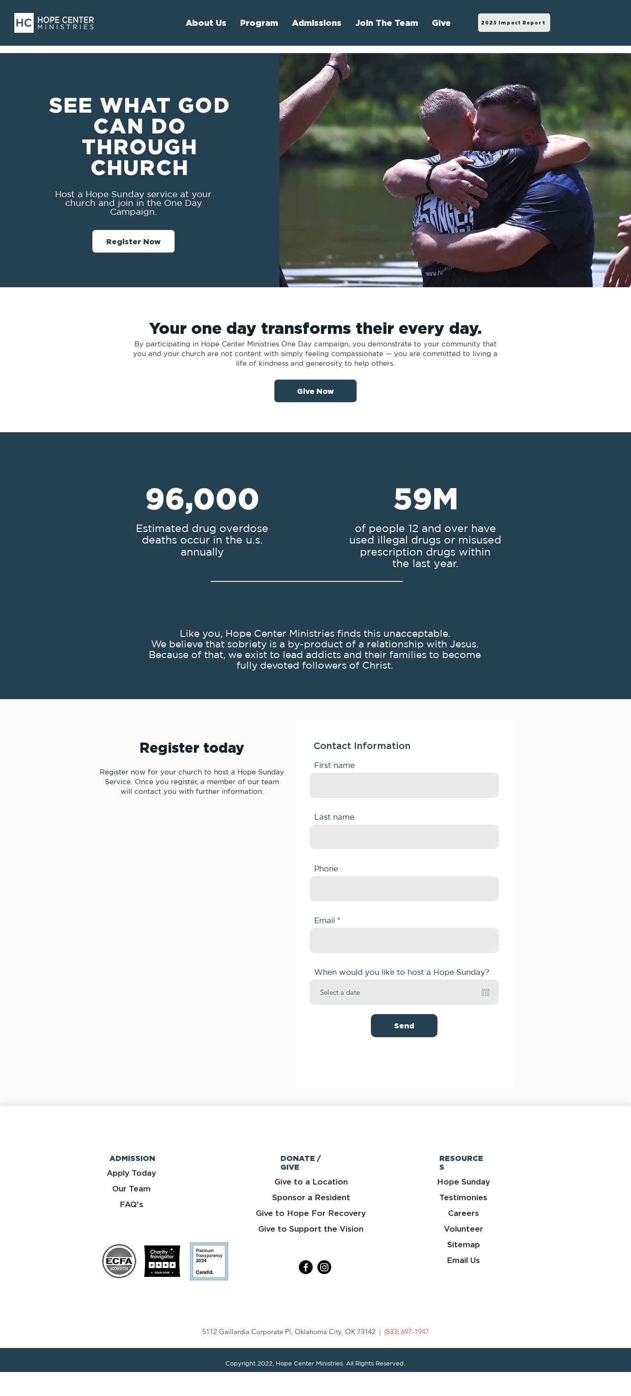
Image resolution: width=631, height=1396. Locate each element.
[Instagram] (324, 1267)
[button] (386, 23)
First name (334, 765)
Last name (334, 817)
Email (324, 920)
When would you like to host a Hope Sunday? (401, 972)
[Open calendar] (485, 992)
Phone (326, 868)
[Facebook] (306, 1267)
